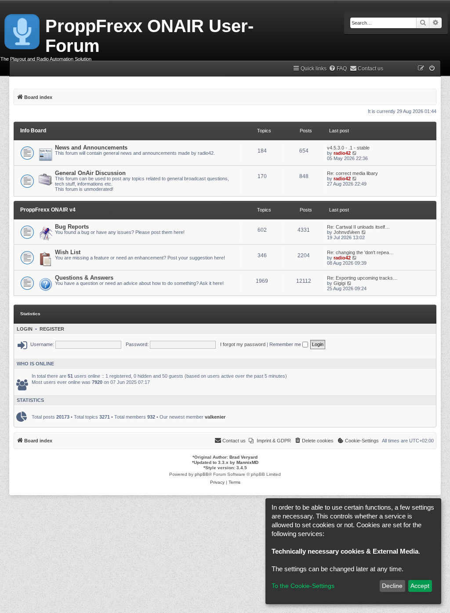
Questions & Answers (84, 277)
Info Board (33, 131)
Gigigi (339, 283)
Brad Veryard (243, 457)
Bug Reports (72, 226)
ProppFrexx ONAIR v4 (48, 210)
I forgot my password (242, 344)
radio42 (342, 153)
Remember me (285, 344)
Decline (392, 585)
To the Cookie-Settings (303, 585)
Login (25, 329)
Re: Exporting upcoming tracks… (362, 278)
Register (52, 329)
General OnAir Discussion (90, 173)
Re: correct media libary (352, 173)
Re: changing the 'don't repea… (360, 252)
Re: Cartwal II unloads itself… (358, 227)
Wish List (67, 252)
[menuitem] (338, 69)
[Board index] (22, 30)
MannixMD (247, 462)
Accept (419, 585)
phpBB (202, 474)
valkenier (215, 417)
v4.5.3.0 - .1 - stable (348, 147)
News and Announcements (91, 147)
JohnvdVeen (347, 232)
